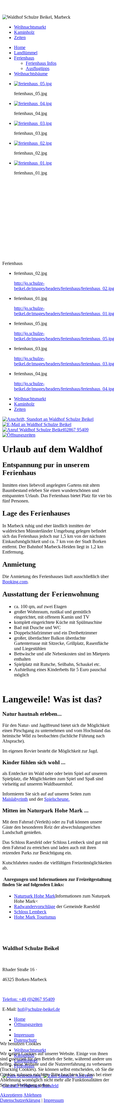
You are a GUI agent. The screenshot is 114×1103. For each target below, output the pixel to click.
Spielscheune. (57, 799)
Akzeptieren (11, 1094)
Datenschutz (25, 1040)
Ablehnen (32, 1094)
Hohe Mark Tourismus (35, 916)
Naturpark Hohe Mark (34, 895)
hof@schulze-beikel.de (39, 1009)
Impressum (24, 1034)
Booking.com (14, 581)
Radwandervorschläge (34, 906)
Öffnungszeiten (28, 1024)
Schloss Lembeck (30, 911)
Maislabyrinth (15, 799)
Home (19, 1019)
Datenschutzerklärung (20, 1100)
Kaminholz (24, 32)
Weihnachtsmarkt (30, 27)
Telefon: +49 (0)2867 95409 (28, 999)
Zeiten (20, 37)
